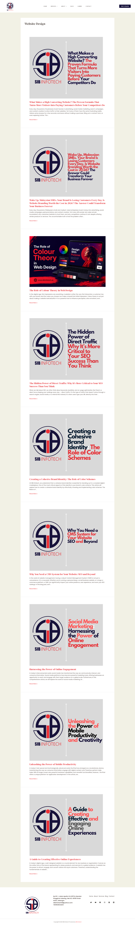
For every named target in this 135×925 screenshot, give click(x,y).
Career (80, 6)
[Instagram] (104, 902)
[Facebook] (100, 902)
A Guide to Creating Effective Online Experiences (55, 859)
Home (45, 6)
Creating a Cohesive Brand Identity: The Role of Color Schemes (62, 479)
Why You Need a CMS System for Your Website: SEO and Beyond (62, 574)
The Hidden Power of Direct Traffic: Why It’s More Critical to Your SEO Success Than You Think (66, 385)
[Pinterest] (109, 902)
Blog (72, 6)
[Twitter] (91, 902)
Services (53, 6)
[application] (56, 6)
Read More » (33, 120)
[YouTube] (95, 902)
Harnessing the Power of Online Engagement (52, 669)
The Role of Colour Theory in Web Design (51, 290)
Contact (88, 6)
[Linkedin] (113, 902)
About (63, 6)
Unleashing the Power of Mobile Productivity (52, 764)
